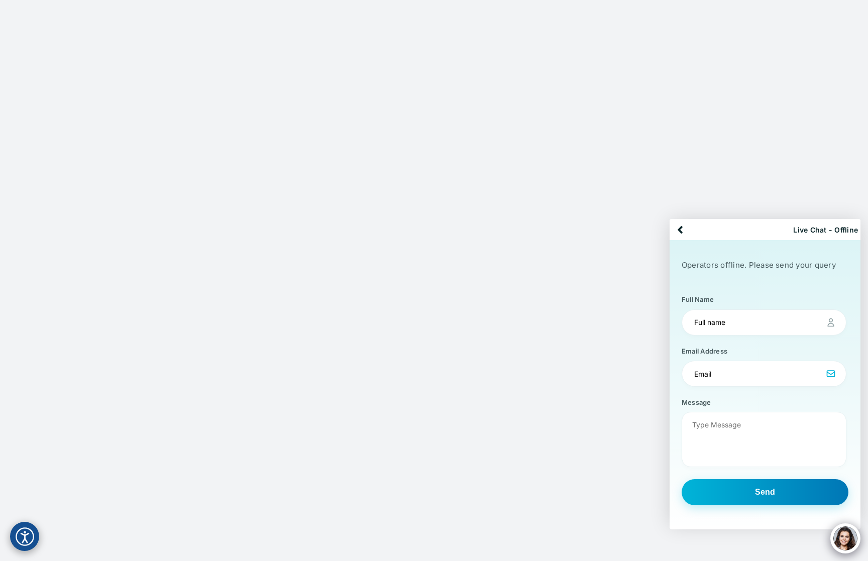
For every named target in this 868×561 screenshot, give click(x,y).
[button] (765, 371)
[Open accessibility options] (24, 536)
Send (765, 492)
